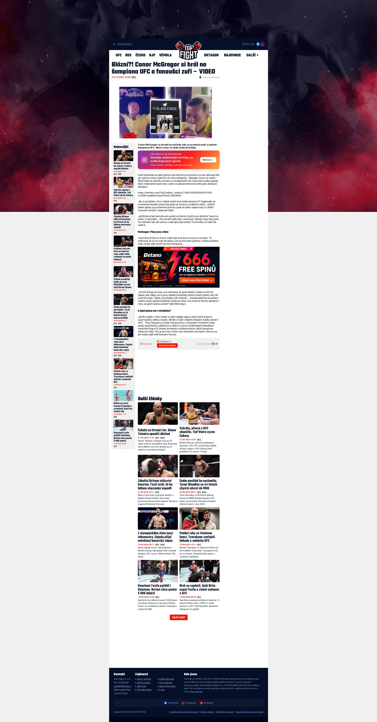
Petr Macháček (144, 689)
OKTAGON (211, 55)
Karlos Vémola (144, 679)
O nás (162, 689)
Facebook (173, 703)
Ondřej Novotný (166, 679)
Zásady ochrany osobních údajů (249, 712)
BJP (152, 55)
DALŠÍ (251, 55)
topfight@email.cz (122, 686)
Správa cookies (207, 712)
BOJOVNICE (232, 55)
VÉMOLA (165, 55)
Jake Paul (141, 686)
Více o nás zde (196, 691)
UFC (118, 55)
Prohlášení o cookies (225, 712)
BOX (128, 55)
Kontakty (208, 703)
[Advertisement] (179, 373)
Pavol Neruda (165, 682)
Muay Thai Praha (167, 686)
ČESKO (140, 55)
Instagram (191, 703)
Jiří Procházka (144, 682)
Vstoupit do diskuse (167, 345)
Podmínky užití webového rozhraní (184, 712)
